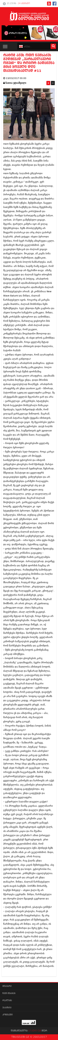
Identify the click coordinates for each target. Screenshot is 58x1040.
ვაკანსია (6, 1008)
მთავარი (7, 986)
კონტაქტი (7, 1015)
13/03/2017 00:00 (16, 78)
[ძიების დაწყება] (53, 46)
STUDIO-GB (34, 1031)
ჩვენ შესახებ (8, 993)
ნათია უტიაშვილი (15, 83)
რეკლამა (7, 1000)
